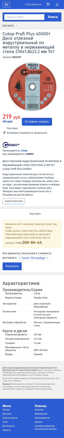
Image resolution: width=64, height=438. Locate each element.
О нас (5, 422)
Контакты (39, 410)
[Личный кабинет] (57, 5)
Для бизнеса (9, 426)
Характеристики (14, 201)
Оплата (6, 410)
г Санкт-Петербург (33, 258)
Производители (42, 418)
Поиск (53, 17)
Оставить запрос (37, 121)
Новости (7, 430)
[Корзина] (48, 4)
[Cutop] (11, 145)
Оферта (38, 422)
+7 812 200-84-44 (33, 4)
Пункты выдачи (10, 418)
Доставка (7, 414)
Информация (41, 414)
